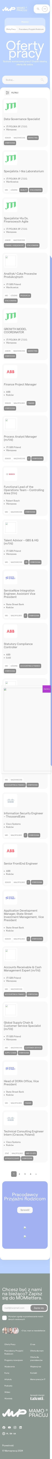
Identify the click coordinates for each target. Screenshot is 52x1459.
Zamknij (47, 689)
